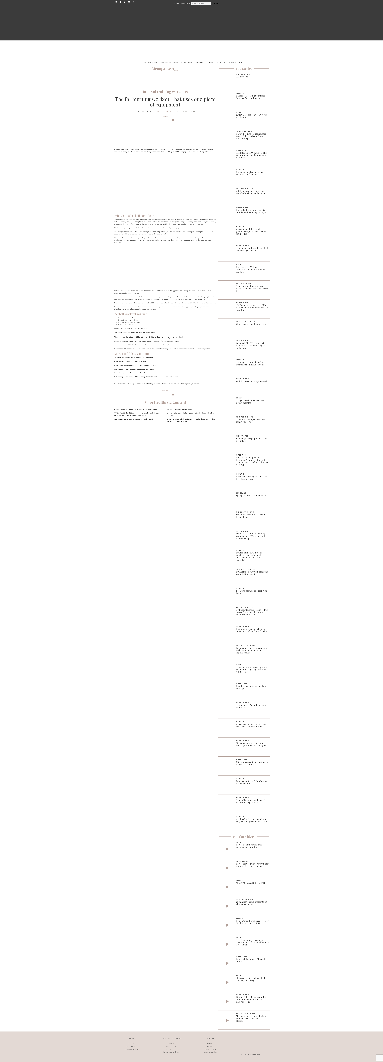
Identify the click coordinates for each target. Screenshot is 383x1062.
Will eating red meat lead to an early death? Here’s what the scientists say (146, 377)
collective (131, 1043)
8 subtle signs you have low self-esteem (131, 373)
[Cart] (253, 32)
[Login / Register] (253, 17)
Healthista (256, 1054)
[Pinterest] (133, 2)
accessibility (171, 1046)
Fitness (209, 62)
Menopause (186, 62)
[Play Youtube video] (165, 183)
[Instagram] (124, 2)
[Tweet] (160, 120)
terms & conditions (171, 1052)
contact (210, 1043)
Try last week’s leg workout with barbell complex (135, 332)
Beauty (199, 62)
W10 (177, 152)
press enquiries (210, 1052)
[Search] (252, 8)
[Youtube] (129, 2)
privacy (171, 1043)
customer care (210, 1049)
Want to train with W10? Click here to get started (148, 337)
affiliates (210, 1046)
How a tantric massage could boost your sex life (135, 365)
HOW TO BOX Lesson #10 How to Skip (130, 361)
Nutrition (221, 62)
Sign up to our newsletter (139, 384)
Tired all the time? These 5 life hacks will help (133, 357)
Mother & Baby (151, 62)
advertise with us (132, 1049)
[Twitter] (116, 2)
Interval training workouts (165, 91)
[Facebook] (120, 2)
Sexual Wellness (169, 62)
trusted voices (131, 1046)
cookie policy (171, 1049)
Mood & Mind (235, 62)
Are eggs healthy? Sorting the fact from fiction (134, 369)
